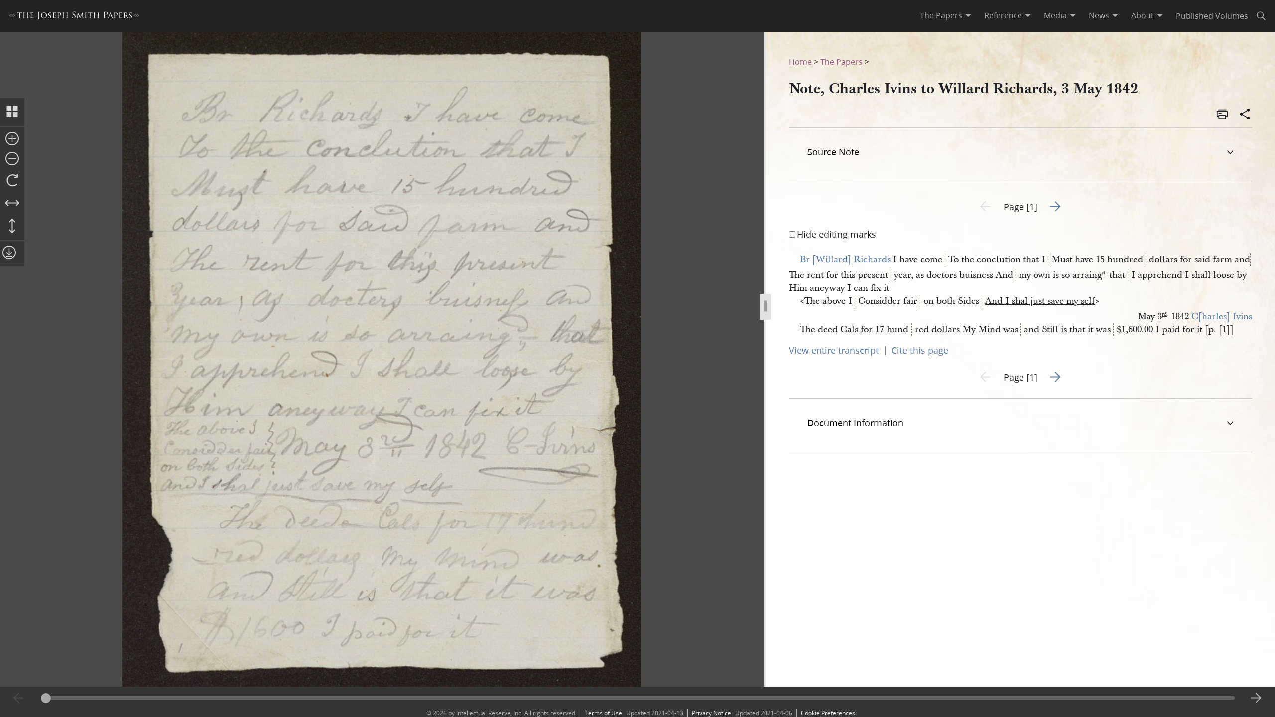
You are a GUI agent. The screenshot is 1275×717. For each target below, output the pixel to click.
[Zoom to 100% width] (12, 203)
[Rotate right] (12, 180)
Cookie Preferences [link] (828, 713)
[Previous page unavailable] (19, 698)
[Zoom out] (12, 159)
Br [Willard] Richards (845, 259)
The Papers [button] (941, 15)
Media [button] (1055, 15)
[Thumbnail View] (12, 112)
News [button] (1099, 15)
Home (800, 61)
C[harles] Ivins (1221, 316)
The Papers (841, 61)
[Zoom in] (12, 139)
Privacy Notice (711, 713)
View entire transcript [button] (834, 350)
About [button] (1142, 15)
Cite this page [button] (920, 350)
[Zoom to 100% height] (12, 226)
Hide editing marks (836, 234)
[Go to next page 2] (1256, 698)
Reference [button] (1003, 15)
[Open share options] (1245, 115)
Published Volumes (1212, 15)
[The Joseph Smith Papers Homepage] (74, 17)
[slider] (638, 698)
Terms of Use (603, 713)
